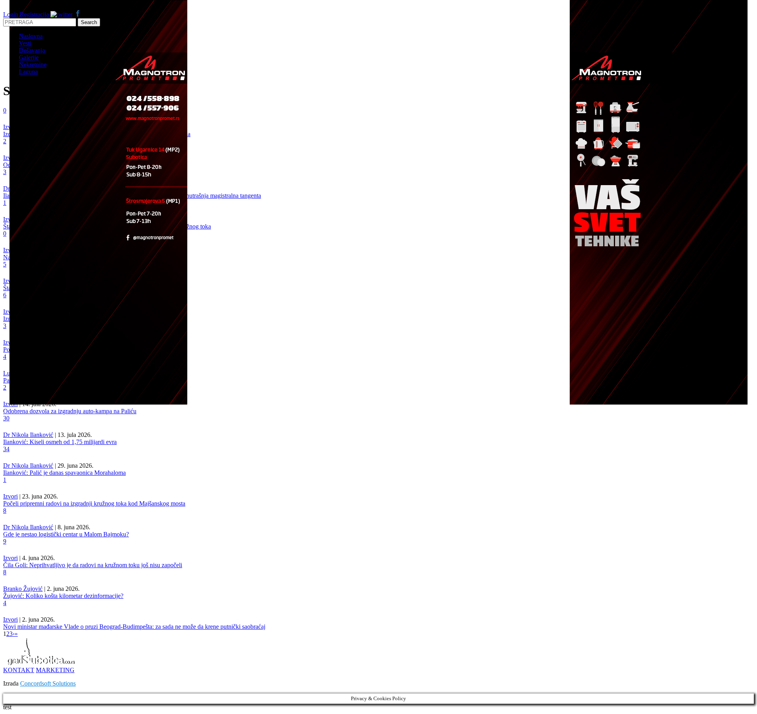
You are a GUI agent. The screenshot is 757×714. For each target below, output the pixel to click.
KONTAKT (18, 670)
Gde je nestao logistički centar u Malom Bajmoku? (66, 534)
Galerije (29, 57)
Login (10, 14)
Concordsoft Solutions (48, 683)
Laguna (28, 71)
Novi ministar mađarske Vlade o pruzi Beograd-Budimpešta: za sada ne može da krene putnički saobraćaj (134, 626)
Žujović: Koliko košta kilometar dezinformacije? (63, 595)
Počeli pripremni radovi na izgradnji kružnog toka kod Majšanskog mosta (94, 503)
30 (6, 418)
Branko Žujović (23, 588)
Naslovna (31, 36)
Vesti (25, 43)
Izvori (10, 496)
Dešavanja (32, 50)
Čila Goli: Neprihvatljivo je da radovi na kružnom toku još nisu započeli (92, 565)
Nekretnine (33, 64)
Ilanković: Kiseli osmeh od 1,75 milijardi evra (60, 442)
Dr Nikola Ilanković (28, 434)
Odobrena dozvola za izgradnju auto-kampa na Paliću (69, 411)
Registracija (34, 14)
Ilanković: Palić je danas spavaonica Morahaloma (64, 472)
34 (6, 449)
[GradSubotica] (41, 663)
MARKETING (55, 670)
